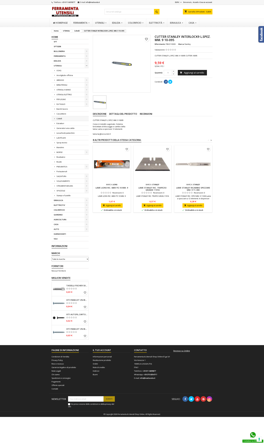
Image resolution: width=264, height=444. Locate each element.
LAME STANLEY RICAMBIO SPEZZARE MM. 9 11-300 (193, 188)
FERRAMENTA (60, 56)
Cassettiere (61, 114)
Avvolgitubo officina (65, 75)
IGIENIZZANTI (60, 234)
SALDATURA (61, 176)
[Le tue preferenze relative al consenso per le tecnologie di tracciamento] (259, 439)
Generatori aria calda (65, 128)
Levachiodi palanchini (66, 133)
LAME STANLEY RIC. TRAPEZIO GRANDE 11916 (152, 188)
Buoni (95, 374)
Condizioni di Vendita (60, 356)
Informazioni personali (102, 356)
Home (55, 36)
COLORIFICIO (59, 210)
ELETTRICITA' (59, 205)
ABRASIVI (60, 80)
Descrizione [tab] (99, 113)
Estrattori (60, 123)
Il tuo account (102, 350)
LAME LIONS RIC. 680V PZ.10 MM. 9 (112, 187)
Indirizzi (96, 371)
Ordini (95, 364)
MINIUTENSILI (62, 85)
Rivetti (59, 162)
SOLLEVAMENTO (63, 181)
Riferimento (160, 44)
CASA (56, 224)
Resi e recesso (58, 364)
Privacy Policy (57, 360)
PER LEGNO (61, 99)
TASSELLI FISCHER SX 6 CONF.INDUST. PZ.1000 (76, 286)
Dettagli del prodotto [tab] (123, 113)
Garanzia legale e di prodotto (64, 367)
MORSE (60, 152)
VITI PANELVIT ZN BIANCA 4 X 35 (76, 329)
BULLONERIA (59, 51)
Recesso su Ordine (181, 351)
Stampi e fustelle (64, 195)
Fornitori (57, 266)
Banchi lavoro (62, 109)
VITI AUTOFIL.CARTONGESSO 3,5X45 (76, 314)
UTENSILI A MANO (64, 89)
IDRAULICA (58, 200)
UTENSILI (58, 65)
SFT (55, 41)
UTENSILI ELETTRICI (64, 94)
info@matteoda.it (93, 2)
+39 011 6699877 (68, 2)
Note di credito (99, 367)
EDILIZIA (57, 61)
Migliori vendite (61, 277)
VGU (56, 239)
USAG (59, 70)
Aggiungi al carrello (192, 72)
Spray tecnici (62, 142)
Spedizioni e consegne (61, 378)
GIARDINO (58, 214)
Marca (181, 44)
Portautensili (62, 171)
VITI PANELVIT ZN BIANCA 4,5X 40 (76, 300)
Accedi (195, 2)
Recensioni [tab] (146, 113)
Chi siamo (56, 374)
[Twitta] (170, 82)
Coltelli (59, 118)
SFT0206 (57, 46)
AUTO (56, 229)
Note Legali (56, 371)
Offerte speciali (58, 385)
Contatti (55, 389)
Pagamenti (56, 381)
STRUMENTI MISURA (65, 186)
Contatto (140, 350)
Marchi (56, 253)
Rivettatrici (61, 157)
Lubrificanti (61, 138)
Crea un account (206, 2)
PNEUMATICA (62, 166)
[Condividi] (166, 82)
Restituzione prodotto (102, 360)
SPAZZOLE (61, 190)
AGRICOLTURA (60, 219)
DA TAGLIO (61, 104)
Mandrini (60, 147)
